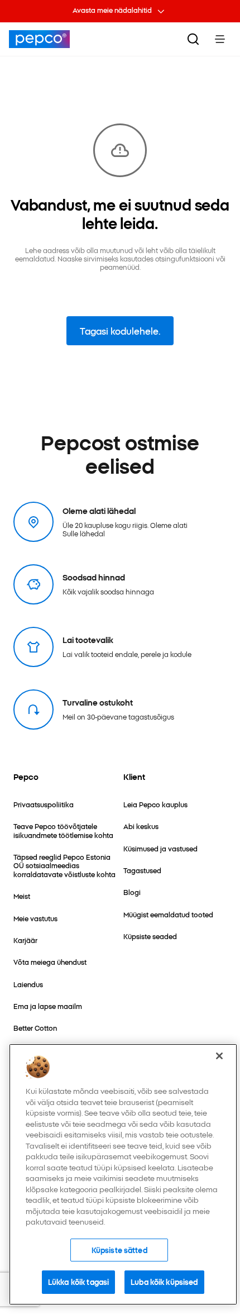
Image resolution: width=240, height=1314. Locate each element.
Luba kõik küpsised (164, 1282)
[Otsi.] (193, 39)
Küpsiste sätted (119, 1250)
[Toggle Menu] (220, 39)
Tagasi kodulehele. (120, 331)
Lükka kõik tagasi (78, 1282)
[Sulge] (219, 1056)
